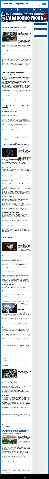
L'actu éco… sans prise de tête (16, 3)
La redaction (10, 30)
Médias (15, 9)
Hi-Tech (31, 9)
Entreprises (36, 9)
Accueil (3, 9)
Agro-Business (4, 12)
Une (19, 30)
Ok (24, 477)
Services (7, 9)
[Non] (47, 476)
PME (11, 9)
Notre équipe (11, 433)
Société (25, 301)
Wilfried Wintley (13, 301)
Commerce (42, 9)
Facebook (35, 24)
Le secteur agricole (21, 441)
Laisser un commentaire (7, 139)
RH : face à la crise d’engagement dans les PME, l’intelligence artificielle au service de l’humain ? (15, 143)
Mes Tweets (36, 37)
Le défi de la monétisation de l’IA (11, 300)
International (20, 9)
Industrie (26, 9)
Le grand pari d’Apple (8, 237)
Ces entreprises (19, 453)
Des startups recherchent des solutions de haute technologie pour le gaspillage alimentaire (15, 430)
